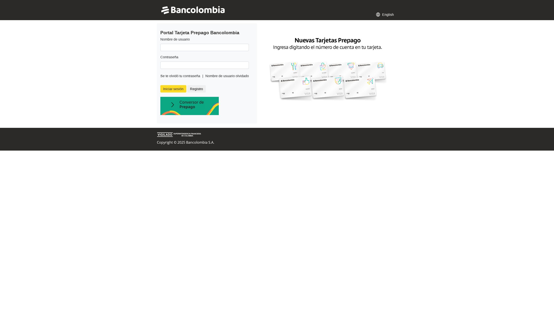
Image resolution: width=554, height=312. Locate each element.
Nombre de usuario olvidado (227, 76)
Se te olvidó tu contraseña (180, 76)
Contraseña (169, 57)
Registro (196, 89)
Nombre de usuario (175, 39)
